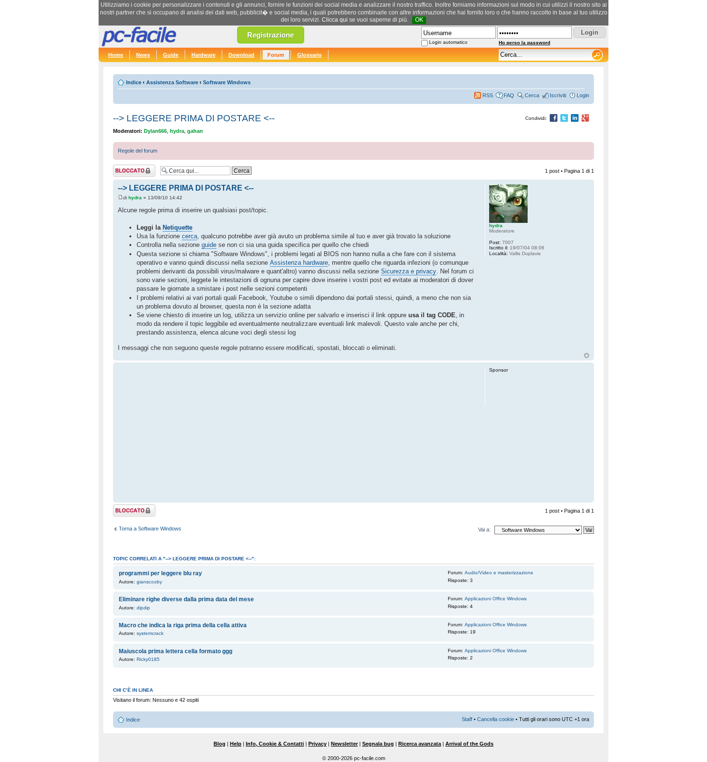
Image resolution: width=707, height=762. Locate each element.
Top (586, 355)
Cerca (532, 95)
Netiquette (177, 227)
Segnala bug (378, 744)
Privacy (317, 744)
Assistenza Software (172, 82)
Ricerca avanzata (419, 744)
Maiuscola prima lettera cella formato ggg (175, 651)
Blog (220, 744)
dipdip (143, 607)
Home (115, 55)
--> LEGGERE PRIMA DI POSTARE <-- (194, 118)
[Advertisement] (297, 432)
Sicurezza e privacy (408, 271)
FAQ (509, 95)
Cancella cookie (495, 719)
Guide (170, 55)
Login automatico (448, 42)
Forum (275, 55)
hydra (177, 131)
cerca (189, 236)
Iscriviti (558, 95)
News (143, 55)
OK (419, 19)
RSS (487, 95)
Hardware (203, 55)
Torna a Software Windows (150, 528)
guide (209, 244)
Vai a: (484, 529)
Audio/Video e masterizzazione (499, 572)
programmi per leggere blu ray (160, 573)
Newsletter (344, 744)
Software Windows (227, 82)
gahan (195, 131)
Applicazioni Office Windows (496, 598)
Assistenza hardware (299, 262)
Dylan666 (155, 131)
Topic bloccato (130, 168)
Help (235, 744)
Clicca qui (335, 19)
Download (241, 55)
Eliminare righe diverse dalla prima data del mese (186, 599)
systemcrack (150, 633)
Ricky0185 (148, 659)
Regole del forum (137, 151)
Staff (467, 719)
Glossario (309, 55)
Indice (133, 82)
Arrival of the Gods (469, 744)
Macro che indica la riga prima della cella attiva (183, 625)
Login (583, 95)
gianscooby (149, 581)
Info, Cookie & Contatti (275, 744)
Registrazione (270, 35)
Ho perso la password (524, 42)
